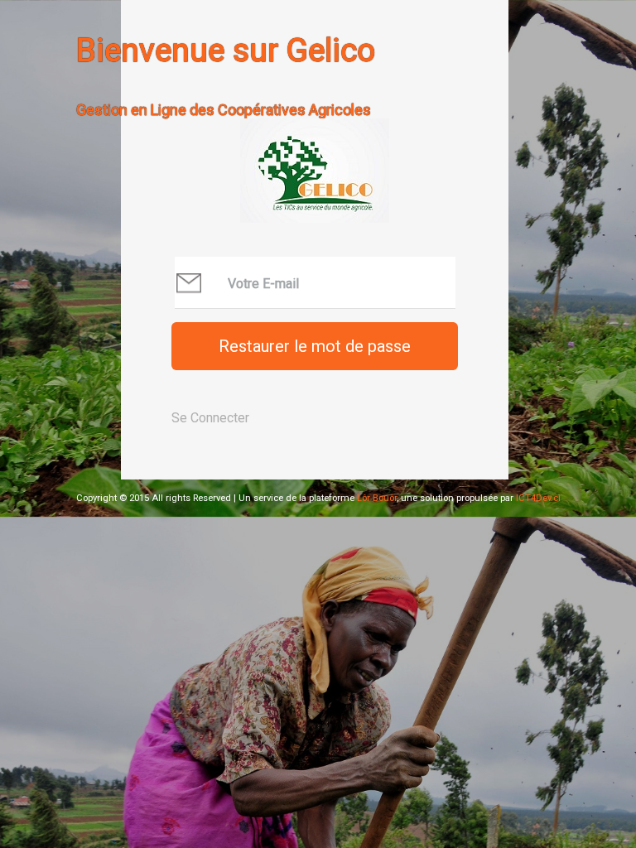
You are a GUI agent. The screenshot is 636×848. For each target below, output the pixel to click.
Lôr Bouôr (375, 498)
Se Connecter (210, 418)
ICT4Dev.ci (538, 498)
